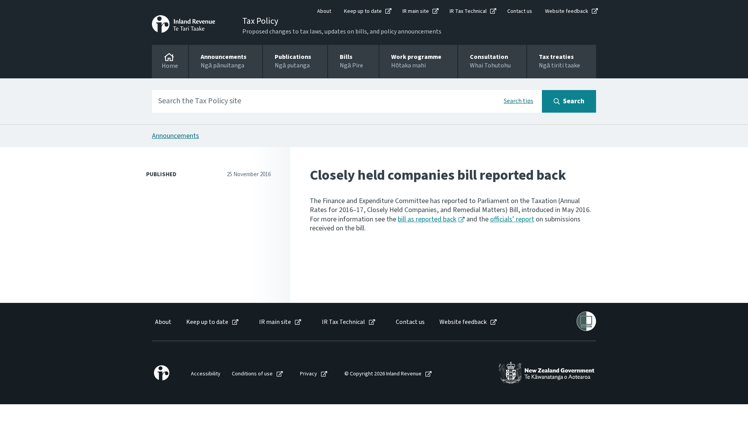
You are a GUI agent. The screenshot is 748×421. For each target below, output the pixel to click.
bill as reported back (427, 219)
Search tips (518, 101)
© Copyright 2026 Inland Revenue (383, 374)
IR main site (415, 11)
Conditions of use (252, 374)
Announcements (175, 136)
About (324, 11)
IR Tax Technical (468, 11)
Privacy (308, 374)
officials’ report (512, 219)
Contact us (519, 11)
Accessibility (206, 374)
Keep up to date (363, 11)
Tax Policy (260, 21)
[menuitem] (162, 322)
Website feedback (566, 11)
